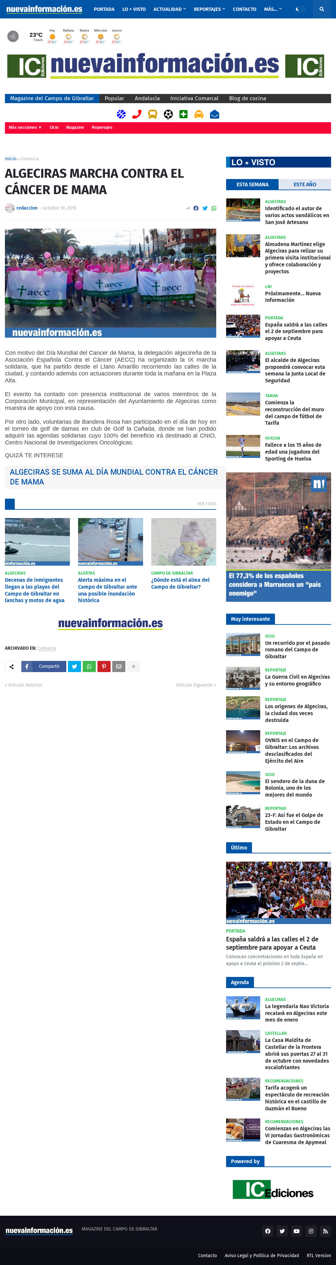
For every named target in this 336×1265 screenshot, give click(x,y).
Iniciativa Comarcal (194, 98)
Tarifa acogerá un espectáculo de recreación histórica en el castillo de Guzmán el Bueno (297, 1098)
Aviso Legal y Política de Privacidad (262, 1255)
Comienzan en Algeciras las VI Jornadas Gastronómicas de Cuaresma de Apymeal (297, 1135)
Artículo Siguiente (194, 685)
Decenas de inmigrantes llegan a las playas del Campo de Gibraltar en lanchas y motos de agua (35, 590)
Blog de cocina (247, 98)
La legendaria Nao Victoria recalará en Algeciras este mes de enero (297, 1013)
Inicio (10, 159)
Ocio (54, 127)
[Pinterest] (104, 666)
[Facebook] (196, 208)
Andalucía (147, 98)
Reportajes (102, 127)
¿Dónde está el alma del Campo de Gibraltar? (180, 583)
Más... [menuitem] (271, 9)
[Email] (118, 666)
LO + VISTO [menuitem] (134, 9)
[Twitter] (205, 208)
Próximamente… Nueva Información (293, 297)
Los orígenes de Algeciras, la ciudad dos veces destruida (296, 713)
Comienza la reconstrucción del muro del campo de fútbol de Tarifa (294, 412)
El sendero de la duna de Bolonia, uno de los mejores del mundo (295, 788)
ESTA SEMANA (252, 184)
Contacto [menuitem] (244, 9)
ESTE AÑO (305, 184)
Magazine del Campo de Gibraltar (52, 98)
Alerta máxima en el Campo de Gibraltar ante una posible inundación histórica (107, 590)
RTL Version (319, 1255)
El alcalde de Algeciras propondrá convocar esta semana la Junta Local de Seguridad (295, 370)
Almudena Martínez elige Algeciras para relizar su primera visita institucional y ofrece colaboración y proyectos (298, 258)
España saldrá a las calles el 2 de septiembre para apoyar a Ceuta (296, 332)
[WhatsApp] (214, 208)
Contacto (207, 1255)
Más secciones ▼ (25, 127)
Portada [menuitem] (104, 9)
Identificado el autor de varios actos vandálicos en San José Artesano (297, 215)
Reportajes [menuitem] (207, 9)
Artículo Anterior (25, 685)
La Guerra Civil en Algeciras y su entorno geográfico (297, 680)
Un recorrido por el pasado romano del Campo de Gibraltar (297, 650)
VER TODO (206, 503)
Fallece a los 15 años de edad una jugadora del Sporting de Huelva (293, 452)
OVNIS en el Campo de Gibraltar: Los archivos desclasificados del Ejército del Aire (292, 750)
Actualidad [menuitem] (168, 9)
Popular (114, 98)
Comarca (29, 159)
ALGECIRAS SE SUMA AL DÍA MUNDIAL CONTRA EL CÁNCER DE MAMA (114, 477)
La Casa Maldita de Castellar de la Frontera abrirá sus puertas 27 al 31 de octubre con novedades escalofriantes (297, 1054)
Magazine (75, 127)
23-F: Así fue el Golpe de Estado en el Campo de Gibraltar (294, 822)
